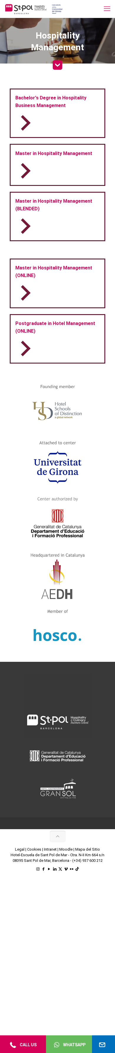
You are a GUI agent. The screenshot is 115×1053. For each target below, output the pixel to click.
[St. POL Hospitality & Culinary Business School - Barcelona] (33, 8)
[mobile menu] (107, 9)
